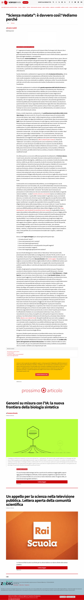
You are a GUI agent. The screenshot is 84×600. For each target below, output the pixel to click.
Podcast (20, 7)
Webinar (24, 7)
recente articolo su (38, 194)
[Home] (13, 3)
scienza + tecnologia (73, 7)
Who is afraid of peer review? (46, 139)
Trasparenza (27, 585)
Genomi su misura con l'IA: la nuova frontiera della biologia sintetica (35, 405)
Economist (47, 194)
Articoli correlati (10, 348)
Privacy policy (15, 585)
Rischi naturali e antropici (36, 7)
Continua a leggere (42, 482)
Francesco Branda (12, 413)
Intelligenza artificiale (22, 469)
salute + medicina (45, 7)
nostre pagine (52, 259)
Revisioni (12, 23)
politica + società (64, 7)
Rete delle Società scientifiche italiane (9, 7)
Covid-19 (28, 7)
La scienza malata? (10, 353)
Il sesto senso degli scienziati (12, 355)
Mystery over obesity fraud (28, 318)
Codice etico (21, 585)
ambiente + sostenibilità (55, 7)
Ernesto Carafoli (12, 28)
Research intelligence (29, 47)
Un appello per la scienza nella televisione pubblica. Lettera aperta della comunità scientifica (40, 500)
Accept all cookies (71, 596)
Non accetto (62, 596)
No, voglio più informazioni (14, 599)
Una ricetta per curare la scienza (13, 351)
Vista (8, 23)
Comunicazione (20, 47)
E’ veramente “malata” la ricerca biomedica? (15, 354)
